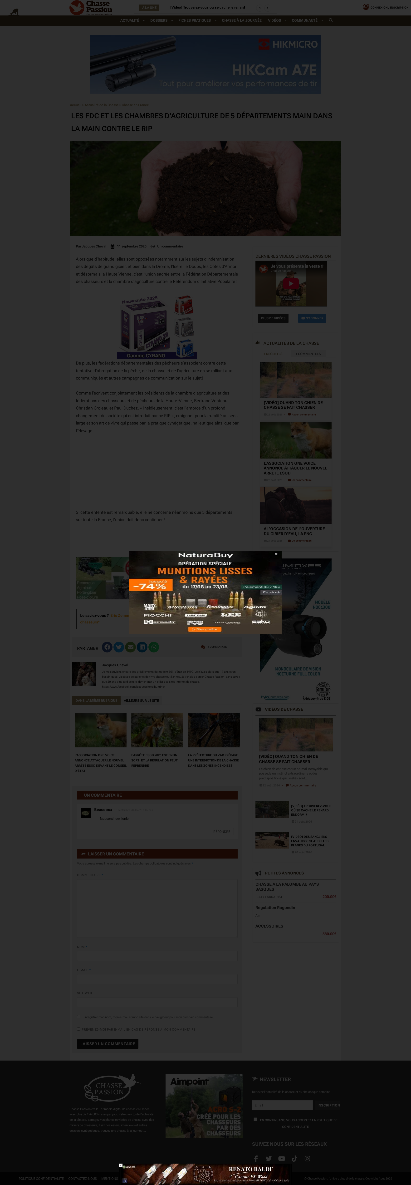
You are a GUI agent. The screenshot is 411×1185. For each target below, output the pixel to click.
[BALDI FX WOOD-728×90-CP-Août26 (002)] (205, 1174)
